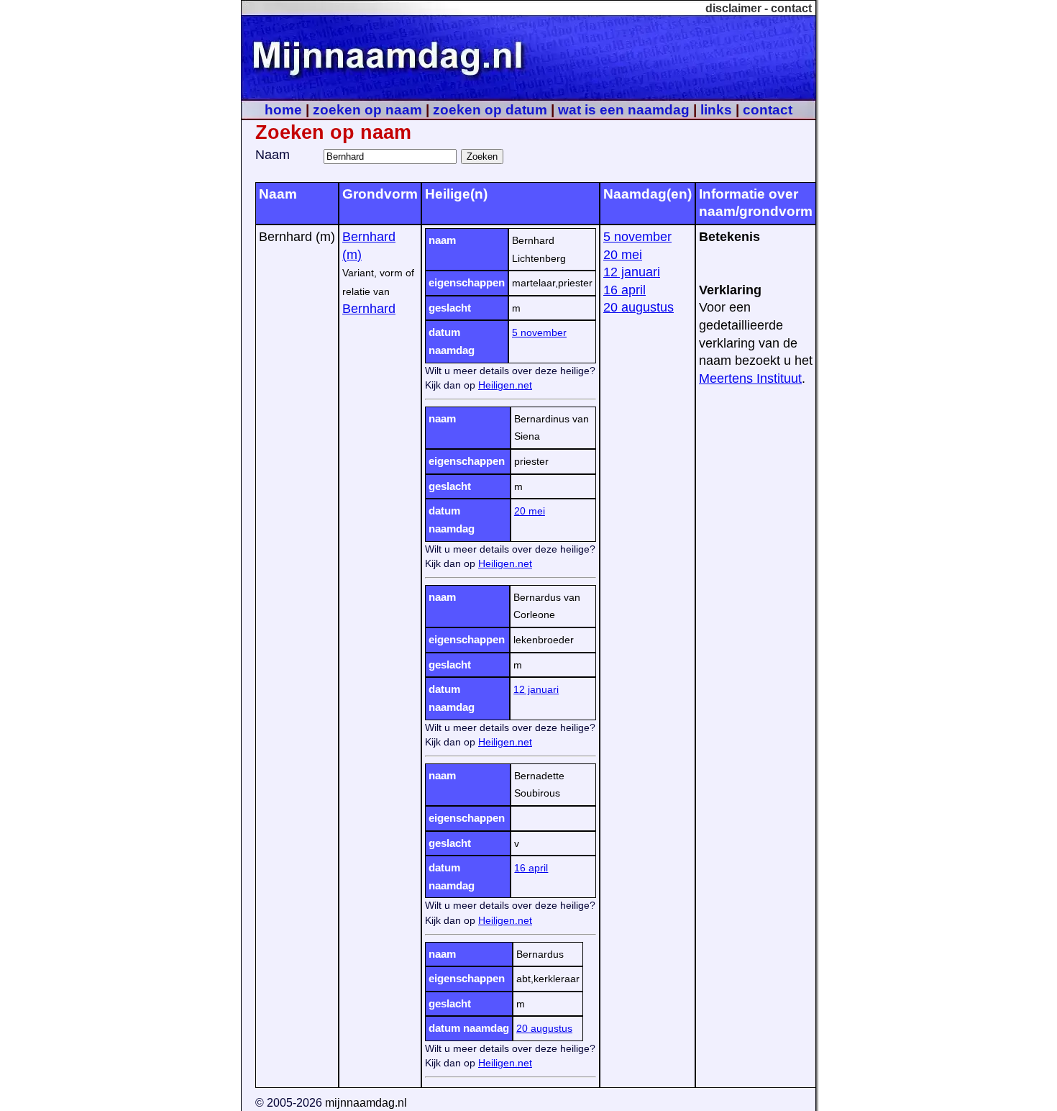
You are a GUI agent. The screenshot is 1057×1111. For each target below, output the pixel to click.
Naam (272, 155)
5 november (539, 332)
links (716, 109)
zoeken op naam (367, 109)
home (283, 109)
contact (791, 8)
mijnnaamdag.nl (366, 1103)
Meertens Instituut (750, 378)
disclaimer (733, 8)
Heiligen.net (505, 385)
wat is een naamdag (624, 109)
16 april (531, 868)
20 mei (529, 511)
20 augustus (544, 1028)
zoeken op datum (490, 109)
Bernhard (368, 308)
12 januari (536, 689)
